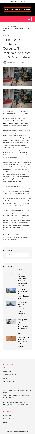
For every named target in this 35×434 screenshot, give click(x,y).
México (5, 378)
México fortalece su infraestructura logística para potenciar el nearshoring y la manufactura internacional (16, 397)
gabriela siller (18, 179)
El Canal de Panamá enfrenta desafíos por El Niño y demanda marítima (23, 293)
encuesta (10, 138)
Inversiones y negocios (9, 374)
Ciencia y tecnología (8, 368)
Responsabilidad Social (9, 381)
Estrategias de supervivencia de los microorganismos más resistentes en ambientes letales (23, 326)
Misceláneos (7, 35)
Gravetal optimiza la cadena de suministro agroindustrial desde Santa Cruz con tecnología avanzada (16, 404)
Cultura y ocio (7, 371)
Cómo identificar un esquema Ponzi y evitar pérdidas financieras (23, 341)
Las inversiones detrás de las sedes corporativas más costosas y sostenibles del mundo (23, 309)
